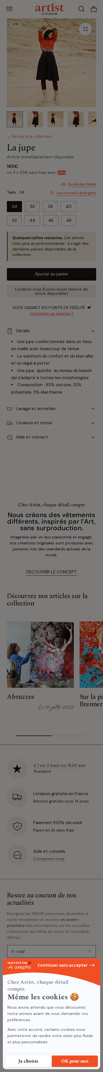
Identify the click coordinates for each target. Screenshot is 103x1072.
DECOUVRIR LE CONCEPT (51, 572)
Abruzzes (20, 697)
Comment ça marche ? (51, 313)
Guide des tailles (82, 184)
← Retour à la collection (29, 136)
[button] (9, 9)
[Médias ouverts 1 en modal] (85, 29)
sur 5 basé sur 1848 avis (59, 765)
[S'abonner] (89, 951)
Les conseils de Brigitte (76, 193)
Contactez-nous (49, 858)
